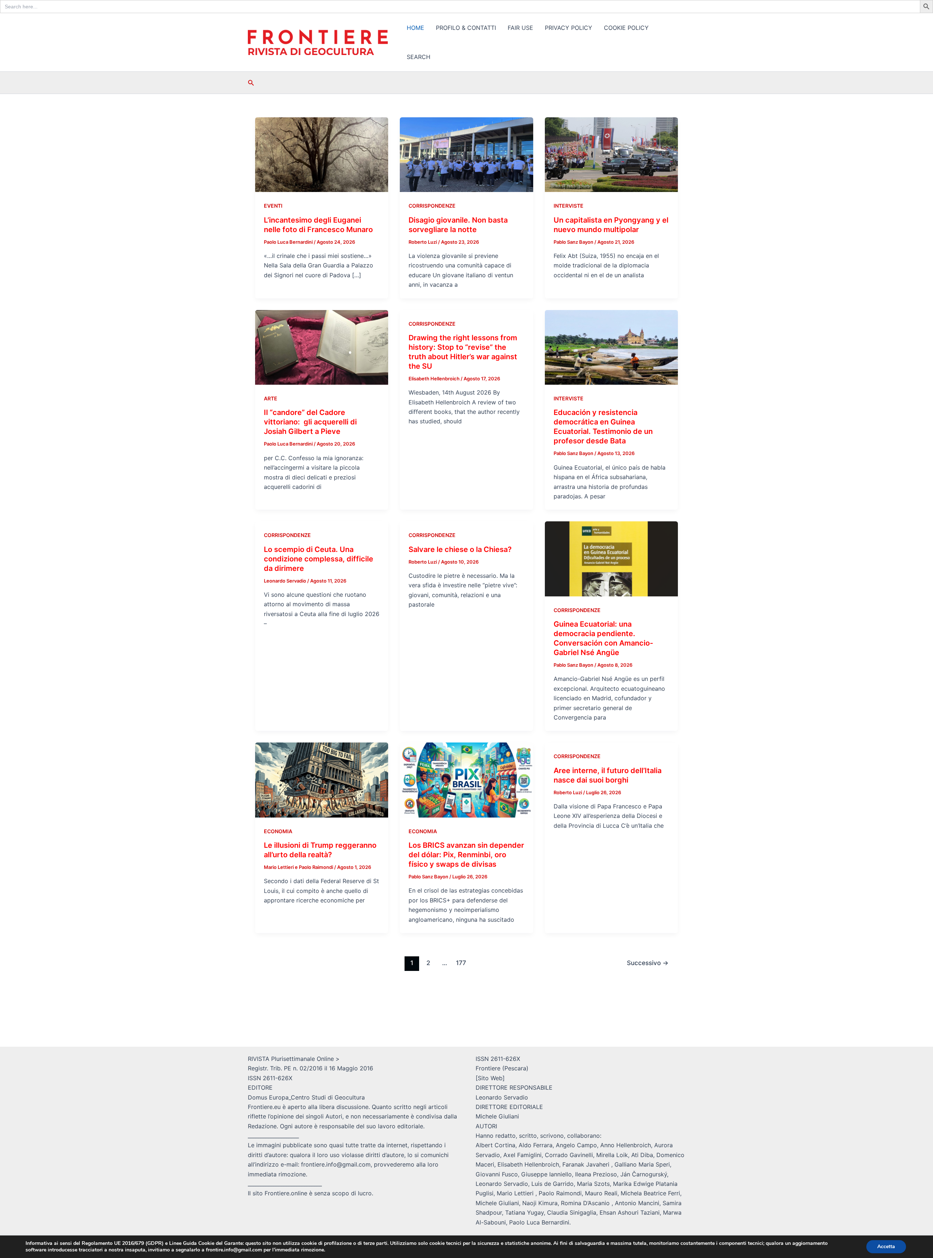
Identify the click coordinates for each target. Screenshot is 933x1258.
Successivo (647, 963)
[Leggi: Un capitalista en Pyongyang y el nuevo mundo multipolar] (611, 154)
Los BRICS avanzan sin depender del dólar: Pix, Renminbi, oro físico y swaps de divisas (466, 855)
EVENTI (273, 206)
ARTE (270, 398)
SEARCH (418, 56)
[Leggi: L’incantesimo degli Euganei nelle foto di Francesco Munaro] (321, 154)
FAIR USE (520, 27)
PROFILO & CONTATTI (466, 27)
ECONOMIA (278, 831)
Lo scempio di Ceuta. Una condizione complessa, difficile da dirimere (318, 559)
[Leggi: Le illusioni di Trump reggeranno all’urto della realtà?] (321, 779)
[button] (251, 82)
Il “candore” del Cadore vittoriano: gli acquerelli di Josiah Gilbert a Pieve (310, 422)
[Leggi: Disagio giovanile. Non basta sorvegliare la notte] (466, 154)
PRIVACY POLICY (568, 27)
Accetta (886, 1246)
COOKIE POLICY (626, 27)
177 (461, 963)
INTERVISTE (568, 206)
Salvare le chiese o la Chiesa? (460, 549)
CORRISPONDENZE (432, 206)
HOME (415, 27)
